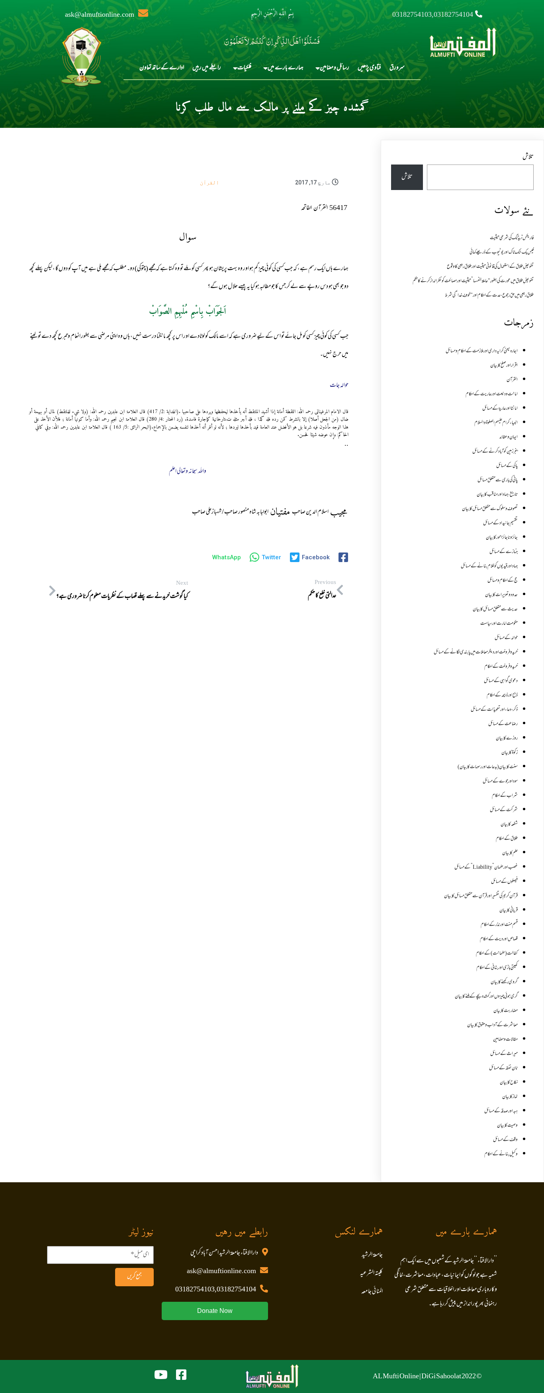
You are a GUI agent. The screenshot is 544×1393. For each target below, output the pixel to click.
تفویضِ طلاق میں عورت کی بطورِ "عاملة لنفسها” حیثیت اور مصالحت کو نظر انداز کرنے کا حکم (473, 281)
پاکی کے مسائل (507, 466)
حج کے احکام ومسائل (502, 581)
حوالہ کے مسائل (506, 638)
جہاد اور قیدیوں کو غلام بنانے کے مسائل (489, 566)
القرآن (209, 182)
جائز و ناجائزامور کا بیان (502, 538)
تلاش (528, 157)
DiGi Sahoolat (441, 1377)
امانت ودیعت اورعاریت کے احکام (492, 394)
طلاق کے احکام (507, 839)
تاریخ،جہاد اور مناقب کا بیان (497, 495)
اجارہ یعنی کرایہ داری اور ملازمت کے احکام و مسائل (482, 351)
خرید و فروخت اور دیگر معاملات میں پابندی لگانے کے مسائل (476, 652)
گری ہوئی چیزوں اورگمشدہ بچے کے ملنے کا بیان (486, 996)
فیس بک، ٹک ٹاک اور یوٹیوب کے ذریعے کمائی (502, 252)
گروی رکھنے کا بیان (504, 982)
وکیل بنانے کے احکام (501, 1154)
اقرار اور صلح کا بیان (504, 365)
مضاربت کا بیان (505, 1011)
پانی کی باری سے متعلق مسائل (497, 480)
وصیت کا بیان (507, 1125)
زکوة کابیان (509, 753)
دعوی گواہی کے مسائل (501, 681)
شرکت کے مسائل (504, 810)
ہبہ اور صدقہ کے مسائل (501, 1111)
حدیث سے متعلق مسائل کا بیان (495, 609)
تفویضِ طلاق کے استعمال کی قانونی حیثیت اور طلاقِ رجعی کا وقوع (490, 267)
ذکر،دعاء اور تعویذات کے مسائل (494, 710)
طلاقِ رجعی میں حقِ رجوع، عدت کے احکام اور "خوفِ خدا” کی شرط (489, 295)
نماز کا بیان (510, 1097)
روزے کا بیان (507, 738)
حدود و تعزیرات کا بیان (501, 595)
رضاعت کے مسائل (503, 724)
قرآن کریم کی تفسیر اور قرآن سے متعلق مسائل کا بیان (481, 896)
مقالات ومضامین (505, 1039)
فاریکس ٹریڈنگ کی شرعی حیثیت (512, 238)
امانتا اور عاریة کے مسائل (500, 408)
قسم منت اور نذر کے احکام (499, 925)
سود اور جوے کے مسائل (500, 781)
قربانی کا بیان (508, 910)
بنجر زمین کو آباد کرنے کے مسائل (495, 451)
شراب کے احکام (505, 796)
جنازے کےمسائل (503, 552)
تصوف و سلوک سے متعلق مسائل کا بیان (490, 509)
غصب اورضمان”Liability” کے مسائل (486, 867)
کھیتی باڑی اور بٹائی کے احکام (497, 968)
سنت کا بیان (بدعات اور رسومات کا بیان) (488, 767)
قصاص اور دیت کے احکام (499, 939)
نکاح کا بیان (509, 1082)
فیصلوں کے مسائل (504, 882)
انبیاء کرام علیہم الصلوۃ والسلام (496, 423)
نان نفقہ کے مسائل (503, 1068)
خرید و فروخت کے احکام (501, 667)
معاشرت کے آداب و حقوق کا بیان (492, 1025)
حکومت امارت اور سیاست (499, 624)
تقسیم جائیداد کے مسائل (500, 523)
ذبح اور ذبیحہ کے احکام (502, 695)
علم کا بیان (510, 853)
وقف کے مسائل (505, 1140)
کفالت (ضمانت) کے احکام (497, 953)
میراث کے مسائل (504, 1054)
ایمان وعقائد (508, 437)
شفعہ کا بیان (509, 824)
